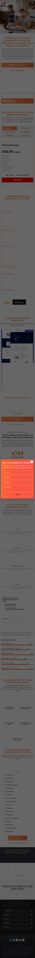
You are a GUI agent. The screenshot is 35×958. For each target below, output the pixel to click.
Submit (17, 494)
